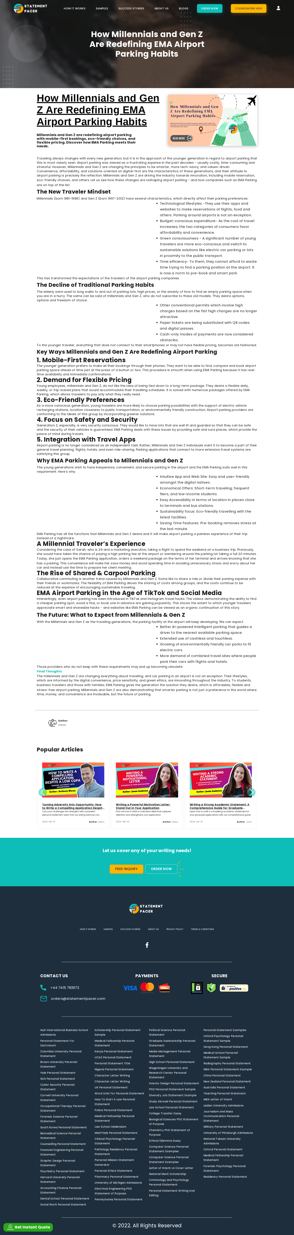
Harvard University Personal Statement (60, 1179)
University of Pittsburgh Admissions (228, 1133)
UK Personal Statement (111, 1087)
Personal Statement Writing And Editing (172, 1193)
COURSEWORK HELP (248, 8)
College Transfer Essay (165, 1113)
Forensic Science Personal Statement (59, 1119)
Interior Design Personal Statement (174, 1083)
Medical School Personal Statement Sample (220, 1055)
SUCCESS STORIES (131, 8)
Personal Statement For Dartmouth (57, 1043)
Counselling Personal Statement (63, 1144)
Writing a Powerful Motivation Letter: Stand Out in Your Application (143, 806)
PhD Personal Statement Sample (172, 1089)
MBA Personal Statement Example (227, 1069)
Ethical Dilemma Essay (165, 1141)
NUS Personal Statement (57, 1079)
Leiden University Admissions (223, 1105)
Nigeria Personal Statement (114, 1069)
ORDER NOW (209, 8)
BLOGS (184, 8)
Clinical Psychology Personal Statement (115, 1141)
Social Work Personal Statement (63, 1204)
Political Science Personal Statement (167, 1032)
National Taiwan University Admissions (222, 1141)
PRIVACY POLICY (174, 929)
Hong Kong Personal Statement (225, 1047)
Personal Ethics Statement (114, 1171)
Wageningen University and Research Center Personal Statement (168, 1072)
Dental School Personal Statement (64, 1199)
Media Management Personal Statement (170, 1053)
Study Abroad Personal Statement (173, 1101)
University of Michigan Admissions (118, 1183)
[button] (42, 792)
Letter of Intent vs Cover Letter (171, 1168)
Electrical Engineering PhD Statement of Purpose (113, 1191)
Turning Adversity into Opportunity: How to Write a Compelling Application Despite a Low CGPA (73, 806)
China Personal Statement (222, 1075)
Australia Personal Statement (224, 1087)
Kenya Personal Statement (114, 1051)
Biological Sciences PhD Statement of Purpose (174, 1121)
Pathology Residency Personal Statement (116, 1151)
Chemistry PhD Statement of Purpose (169, 1132)
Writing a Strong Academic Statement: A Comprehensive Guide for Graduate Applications (219, 806)
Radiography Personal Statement (227, 1063)
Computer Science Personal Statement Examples (169, 1149)
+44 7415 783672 (64, 987)
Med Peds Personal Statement (116, 1133)
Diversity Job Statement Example (173, 1095)
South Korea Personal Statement (63, 1127)
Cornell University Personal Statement (59, 1097)
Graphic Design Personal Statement (57, 1163)
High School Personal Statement (172, 1062)
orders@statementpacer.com (78, 998)
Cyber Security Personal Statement (57, 1087)
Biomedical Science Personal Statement (60, 1135)
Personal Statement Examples (225, 1030)
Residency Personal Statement (225, 1177)
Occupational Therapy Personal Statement (63, 1108)
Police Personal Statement (114, 1110)
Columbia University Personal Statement (61, 1053)
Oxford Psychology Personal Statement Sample (223, 1038)
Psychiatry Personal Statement (62, 1171)
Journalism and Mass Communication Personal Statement (221, 1116)
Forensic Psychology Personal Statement (224, 1168)
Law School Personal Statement (171, 1107)
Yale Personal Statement (58, 1073)
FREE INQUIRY (126, 869)
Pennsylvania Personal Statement (119, 1199)
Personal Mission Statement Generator (114, 1162)
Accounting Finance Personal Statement (61, 1190)
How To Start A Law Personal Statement (115, 1101)
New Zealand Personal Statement (227, 1081)
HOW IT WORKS (74, 8)
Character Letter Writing (112, 1075)
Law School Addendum (110, 1127)
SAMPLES (102, 8)
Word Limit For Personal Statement (119, 1093)
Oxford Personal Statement (223, 1149)
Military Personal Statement (223, 1127)
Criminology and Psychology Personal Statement (169, 1182)
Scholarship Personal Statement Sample (118, 1032)
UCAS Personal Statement (113, 1057)
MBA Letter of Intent (217, 1099)
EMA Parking (247, 180)
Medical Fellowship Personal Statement (114, 1043)
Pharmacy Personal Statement (117, 1177)
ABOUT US (161, 8)
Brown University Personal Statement (58, 1064)
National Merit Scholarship (167, 1174)
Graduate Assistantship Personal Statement (172, 1043)
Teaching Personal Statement (224, 1093)
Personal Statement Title (112, 1063)
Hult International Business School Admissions (64, 1032)
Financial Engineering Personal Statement (61, 1152)
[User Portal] (278, 8)
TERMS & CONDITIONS (202, 929)
